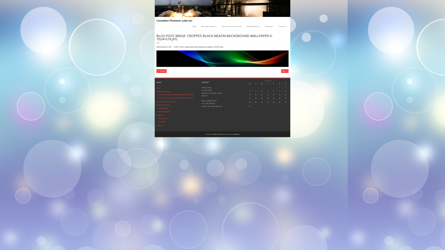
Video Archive (162, 118)
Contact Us (282, 26)
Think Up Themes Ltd (219, 134)
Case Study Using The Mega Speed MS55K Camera (175, 94)
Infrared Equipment (252, 26)
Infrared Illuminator (164, 111)
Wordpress (236, 134)
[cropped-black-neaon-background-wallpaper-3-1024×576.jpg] (222, 58)
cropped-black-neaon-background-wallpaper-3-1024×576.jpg (203, 47)
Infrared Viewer (163, 108)
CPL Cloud (161, 122)
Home (194, 26)
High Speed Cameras (208, 26)
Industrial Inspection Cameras (232, 26)
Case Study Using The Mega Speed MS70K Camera (175, 98)
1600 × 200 (179, 47)
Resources (268, 26)
